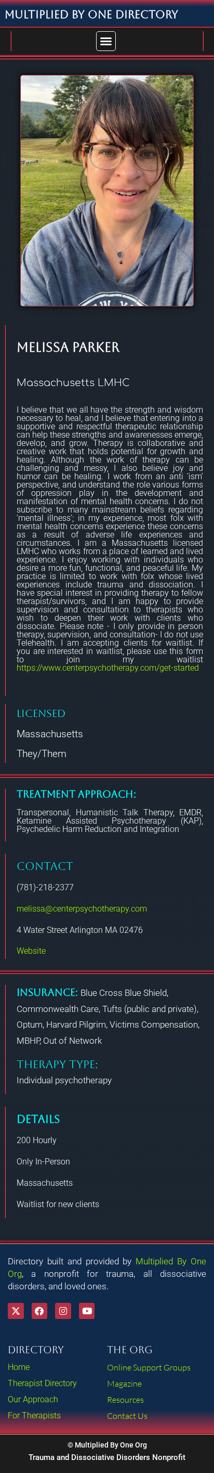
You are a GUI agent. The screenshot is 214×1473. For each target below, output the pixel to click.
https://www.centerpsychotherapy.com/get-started (108, 668)
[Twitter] (16, 1311)
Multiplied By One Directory (91, 14)
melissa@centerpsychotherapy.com (82, 909)
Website (31, 951)
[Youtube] (87, 1311)
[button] (106, 41)
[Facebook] (40, 1311)
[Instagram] (63, 1311)
